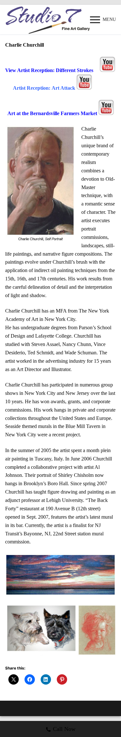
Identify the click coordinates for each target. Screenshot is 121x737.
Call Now (64, 729)
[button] (41, 630)
